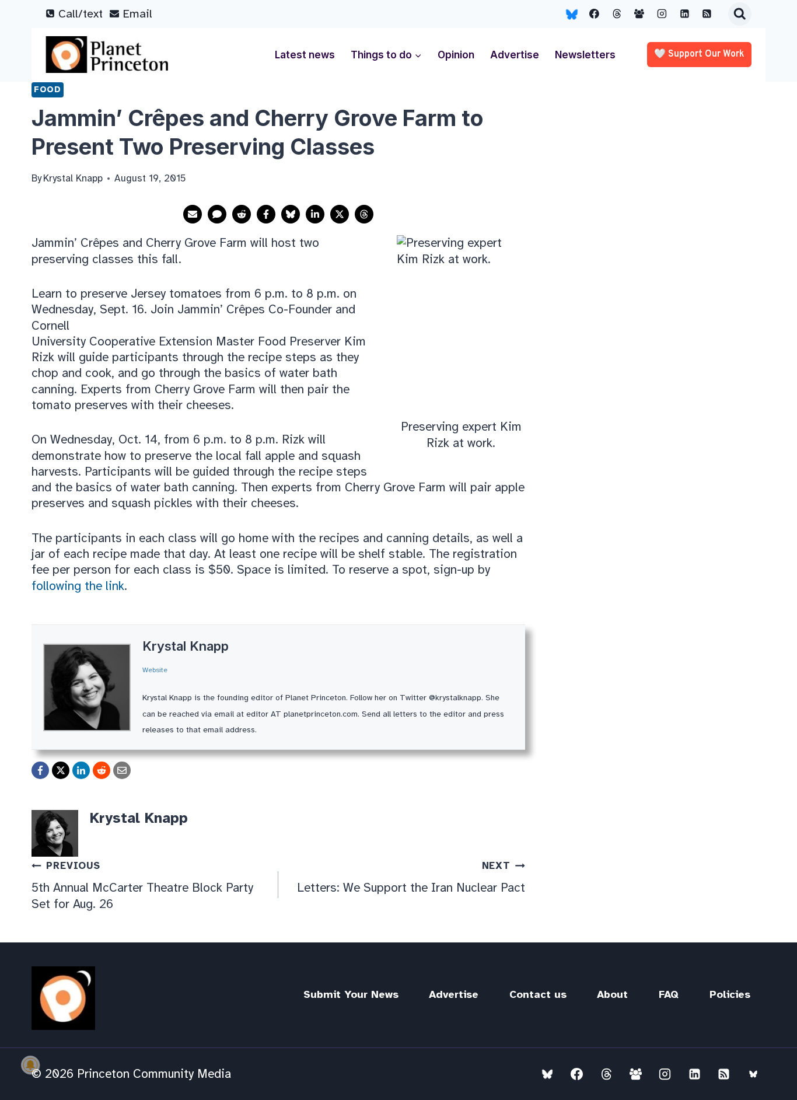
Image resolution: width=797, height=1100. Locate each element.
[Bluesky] (572, 14)
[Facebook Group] (639, 14)
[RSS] (707, 14)
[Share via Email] (192, 214)
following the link (78, 585)
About (612, 994)
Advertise (514, 55)
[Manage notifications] (30, 1065)
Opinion (456, 55)
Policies (729, 994)
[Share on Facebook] (266, 214)
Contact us (538, 994)
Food (47, 89)
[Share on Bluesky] (290, 214)
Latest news (305, 55)
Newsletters (585, 55)
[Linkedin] (684, 14)
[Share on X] (339, 214)
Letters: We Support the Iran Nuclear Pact (411, 877)
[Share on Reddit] (241, 214)
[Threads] (617, 14)
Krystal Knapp (185, 646)
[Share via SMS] (217, 214)
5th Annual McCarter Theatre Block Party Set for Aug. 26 (142, 885)
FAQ (669, 994)
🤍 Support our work (699, 54)
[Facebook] (594, 14)
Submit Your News (350, 994)
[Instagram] (662, 14)
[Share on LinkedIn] (315, 214)
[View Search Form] (739, 14)
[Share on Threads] (364, 214)
